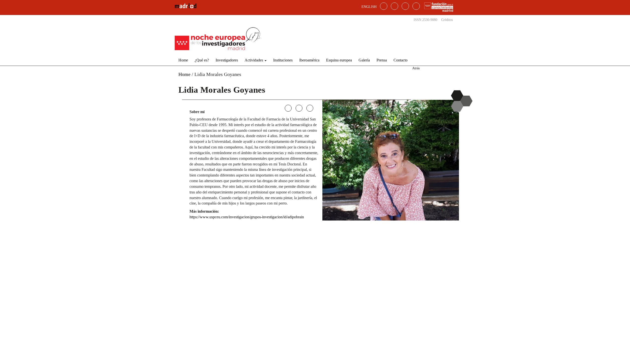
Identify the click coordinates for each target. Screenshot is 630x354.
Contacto (401, 60)
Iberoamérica (309, 60)
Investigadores (227, 60)
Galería (364, 60)
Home (183, 60)
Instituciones (283, 60)
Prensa (382, 60)
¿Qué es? (202, 60)
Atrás (416, 68)
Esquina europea (339, 60)
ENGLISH (369, 7)
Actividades (254, 60)
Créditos (447, 20)
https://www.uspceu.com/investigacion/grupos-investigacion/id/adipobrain (246, 217)
